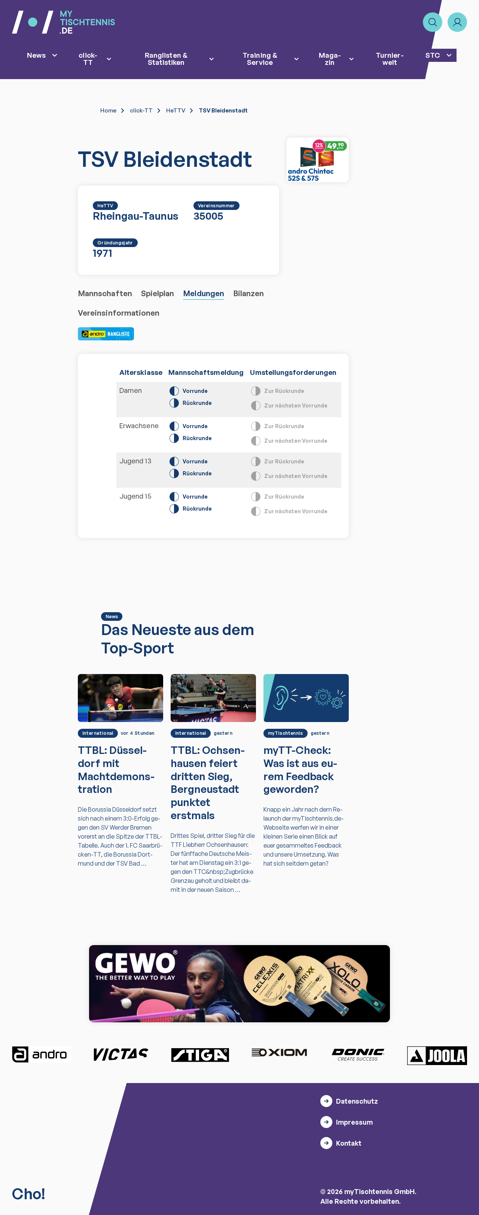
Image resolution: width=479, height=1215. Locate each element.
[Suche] (432, 22)
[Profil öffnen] (457, 22)
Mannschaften (105, 293)
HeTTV (175, 110)
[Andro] (42, 1054)
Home (108, 110)
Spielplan (157, 293)
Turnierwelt (389, 58)
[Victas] (121, 1054)
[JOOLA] (437, 1055)
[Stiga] (200, 1054)
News (36, 55)
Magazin (330, 58)
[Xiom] (279, 1053)
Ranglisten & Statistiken (166, 58)
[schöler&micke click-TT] (318, 160)
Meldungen (203, 293)
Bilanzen (248, 293)
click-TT (88, 58)
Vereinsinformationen (118, 313)
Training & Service (259, 58)
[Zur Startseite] (63, 22)
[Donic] (358, 1054)
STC (432, 55)
